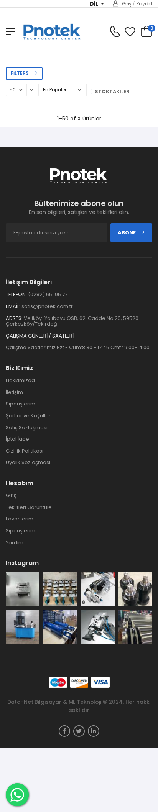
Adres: (14, 318)
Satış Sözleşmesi (27, 427)
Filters (20, 73)
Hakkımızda (20, 380)
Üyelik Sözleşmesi (28, 462)
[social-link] (64, 731)
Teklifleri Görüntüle (29, 507)
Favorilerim (19, 518)
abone (127, 232)
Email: (13, 306)
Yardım (14, 542)
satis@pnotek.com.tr (47, 306)
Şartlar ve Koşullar (28, 415)
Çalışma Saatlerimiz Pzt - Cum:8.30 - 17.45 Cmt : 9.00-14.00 (78, 347)
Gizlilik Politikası (24, 451)
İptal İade (17, 439)
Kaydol (144, 3)
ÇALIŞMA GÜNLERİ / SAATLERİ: (40, 336)
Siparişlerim (20, 403)
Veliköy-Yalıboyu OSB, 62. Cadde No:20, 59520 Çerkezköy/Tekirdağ (72, 321)
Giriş (126, 3)
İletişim (14, 392)
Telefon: (16, 295)
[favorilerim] (130, 32)
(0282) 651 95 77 (47, 294)
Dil (94, 4)
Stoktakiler (112, 91)
